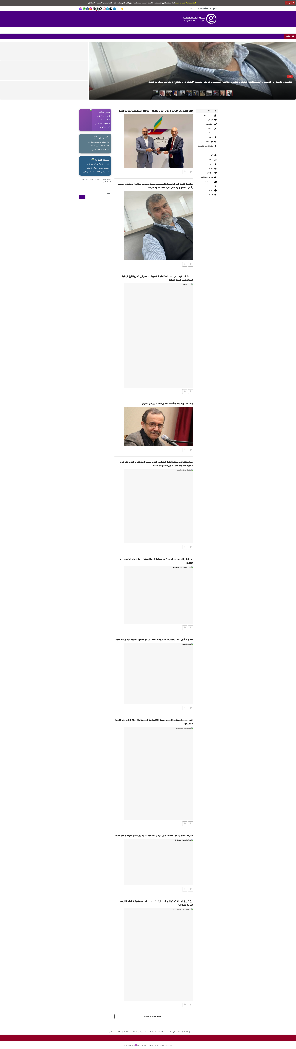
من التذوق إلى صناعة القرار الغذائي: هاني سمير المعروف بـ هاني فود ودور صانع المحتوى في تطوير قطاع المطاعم (156, 464)
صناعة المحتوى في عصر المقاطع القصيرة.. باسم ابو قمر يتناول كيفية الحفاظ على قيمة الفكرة (157, 278)
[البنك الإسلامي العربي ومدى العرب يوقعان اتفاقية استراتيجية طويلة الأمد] (158, 141)
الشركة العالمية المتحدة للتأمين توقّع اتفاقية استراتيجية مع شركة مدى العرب (154, 835)
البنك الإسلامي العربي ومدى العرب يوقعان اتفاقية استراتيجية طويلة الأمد (156, 111)
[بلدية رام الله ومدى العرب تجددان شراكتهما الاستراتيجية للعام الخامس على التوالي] (158, 595)
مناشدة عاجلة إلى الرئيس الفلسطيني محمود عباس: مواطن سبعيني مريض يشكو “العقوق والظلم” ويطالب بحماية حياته (155, 186)
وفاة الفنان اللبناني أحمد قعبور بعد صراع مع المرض (167, 403)
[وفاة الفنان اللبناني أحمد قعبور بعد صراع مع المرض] (158, 426)
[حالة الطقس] (122, 9)
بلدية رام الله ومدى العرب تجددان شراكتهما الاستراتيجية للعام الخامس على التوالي (156, 561)
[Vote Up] (190, 172)
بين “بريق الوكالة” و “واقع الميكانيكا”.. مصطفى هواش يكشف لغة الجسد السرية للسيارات (156, 903)
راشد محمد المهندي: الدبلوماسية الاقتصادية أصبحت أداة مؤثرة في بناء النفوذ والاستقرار (154, 722)
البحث (109, 193)
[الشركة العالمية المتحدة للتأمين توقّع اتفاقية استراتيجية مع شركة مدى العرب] (158, 862)
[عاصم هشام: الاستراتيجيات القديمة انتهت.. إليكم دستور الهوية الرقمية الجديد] (158, 673)
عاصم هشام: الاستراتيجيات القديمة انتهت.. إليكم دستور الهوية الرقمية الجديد (154, 639)
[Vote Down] (184, 172)
